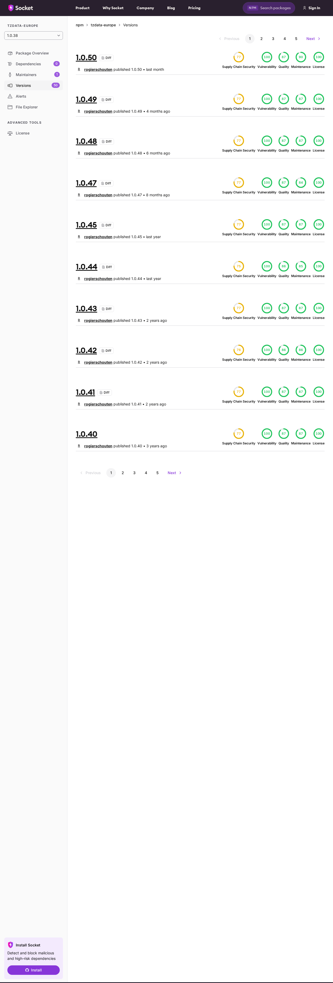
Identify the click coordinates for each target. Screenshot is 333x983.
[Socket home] (20, 8)
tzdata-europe (103, 25)
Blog (171, 8)
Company (145, 8)
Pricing (194, 8)
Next (310, 38)
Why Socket (113, 8)
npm (79, 25)
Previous (232, 38)
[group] (94, 69)
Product (83, 8)
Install (36, 970)
